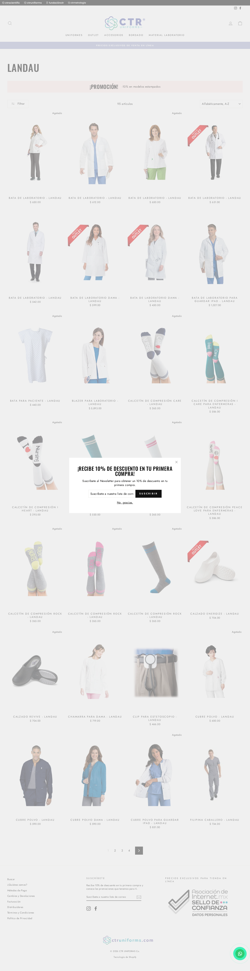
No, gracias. (125, 502)
